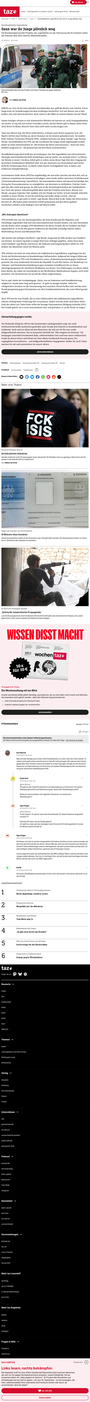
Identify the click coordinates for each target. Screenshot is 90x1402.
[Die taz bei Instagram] (25, 975)
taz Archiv (5, 1297)
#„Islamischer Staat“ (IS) (31, 363)
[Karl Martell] (7, 753)
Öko (2, 996)
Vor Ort (4, 1247)
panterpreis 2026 (7, 1146)
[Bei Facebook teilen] (37, 377)
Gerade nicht (78, 1362)
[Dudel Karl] (13, 778)
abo (2, 1119)
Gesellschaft (6, 1002)
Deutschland (22, 19)
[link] (24, 12)
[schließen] (86, 1362)
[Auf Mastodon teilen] (27, 377)
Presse (4, 1102)
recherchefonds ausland (10, 1135)
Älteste (86, 724)
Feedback (5, 1348)
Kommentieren (16, 370)
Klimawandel (6, 1063)
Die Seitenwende (7, 1091)
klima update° (6, 1174)
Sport (3, 1013)
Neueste (79, 724)
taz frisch (4, 1213)
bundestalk (5, 1163)
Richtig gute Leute (8, 1057)
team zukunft (6, 1208)
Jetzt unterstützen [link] (45, 352)
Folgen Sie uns (6, 974)
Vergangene (6, 1258)
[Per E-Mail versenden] (21, 377)
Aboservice (5, 1354)
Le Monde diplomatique (10, 1292)
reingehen (5, 1191)
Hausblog (5, 1085)
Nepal (3, 1046)
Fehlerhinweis (28, 370)
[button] (87, 2)
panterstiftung (6, 1141)
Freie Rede (5, 1185)
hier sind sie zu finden (74, 740)
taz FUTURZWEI (7, 1286)
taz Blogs (4, 1281)
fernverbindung (7, 1169)
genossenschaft (7, 1124)
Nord (3, 1024)
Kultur (3, 1007)
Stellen (4, 1096)
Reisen (4, 1315)
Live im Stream (7, 1252)
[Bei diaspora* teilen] (48, 377)
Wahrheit (4, 1029)
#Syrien (62, 363)
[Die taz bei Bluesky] (20, 975)
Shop (3, 1326)
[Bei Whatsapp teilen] (43, 377)
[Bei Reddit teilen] (54, 377)
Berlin (3, 1018)
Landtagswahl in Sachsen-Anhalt (13, 1052)
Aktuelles (4, 1080)
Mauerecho (5, 1180)
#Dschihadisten (15, 363)
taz (6, 968)
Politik (13, 19)
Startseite (4, 19)
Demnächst (5, 1241)
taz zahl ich (5, 1130)
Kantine (4, 1320)
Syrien (32, 19)
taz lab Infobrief (7, 1224)
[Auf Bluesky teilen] (32, 377)
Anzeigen (4, 1331)
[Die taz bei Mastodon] (15, 975)
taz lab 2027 (6, 1263)
